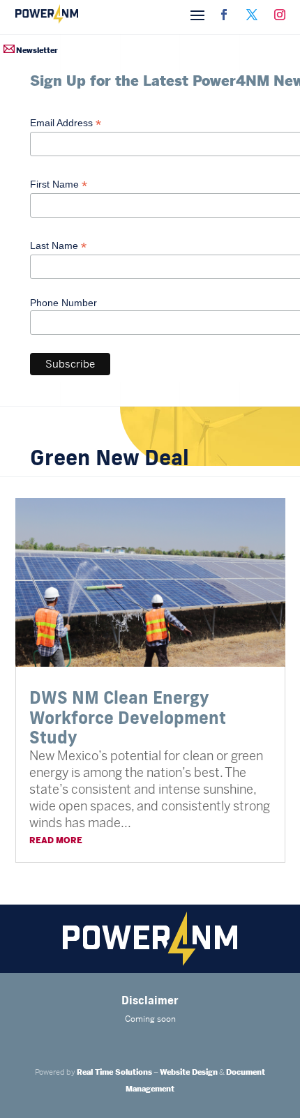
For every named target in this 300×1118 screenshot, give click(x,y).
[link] (224, 14)
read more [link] (55, 840)
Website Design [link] (189, 1072)
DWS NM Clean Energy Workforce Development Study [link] (127, 717)
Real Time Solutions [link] (114, 1072)
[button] (197, 14)
